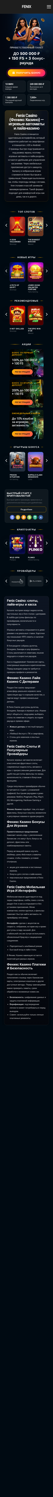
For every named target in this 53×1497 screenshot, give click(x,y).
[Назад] (6, 225)
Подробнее (26, 509)
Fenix (26, 7)
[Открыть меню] (49, 6)
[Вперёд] (46, 225)
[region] (26, 233)
